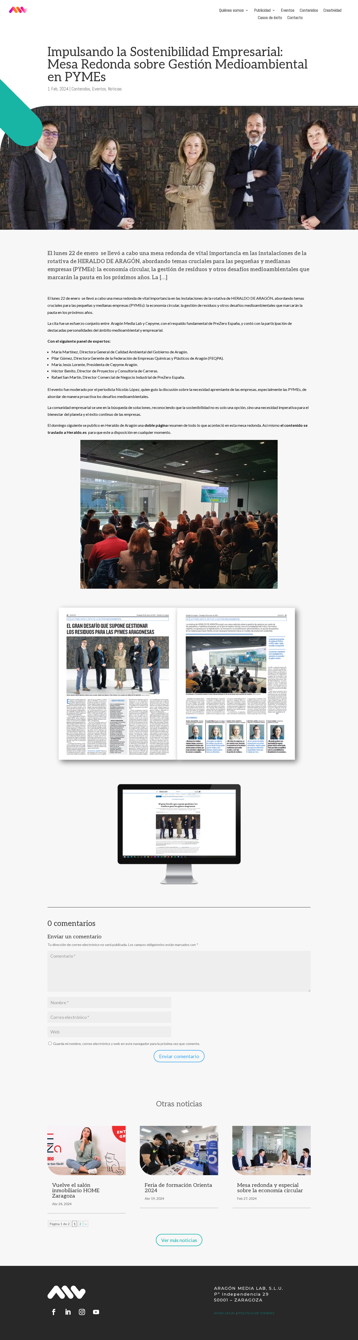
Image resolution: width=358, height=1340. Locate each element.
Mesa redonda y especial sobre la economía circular (270, 1188)
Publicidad (262, 11)
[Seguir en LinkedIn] (68, 1312)
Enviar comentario (179, 1056)
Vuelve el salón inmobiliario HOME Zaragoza (76, 1190)
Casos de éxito (270, 18)
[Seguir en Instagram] (82, 1312)
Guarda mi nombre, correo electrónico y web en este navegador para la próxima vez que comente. (126, 1044)
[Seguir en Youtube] (96, 1312)
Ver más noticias (179, 1240)
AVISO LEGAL (225, 1313)
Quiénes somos (231, 11)
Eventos (287, 11)
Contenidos (309, 11)
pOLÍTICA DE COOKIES (256, 1313)
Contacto (295, 18)
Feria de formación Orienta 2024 (178, 1188)
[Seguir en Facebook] (53, 1312)
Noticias (115, 89)
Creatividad (332, 11)
